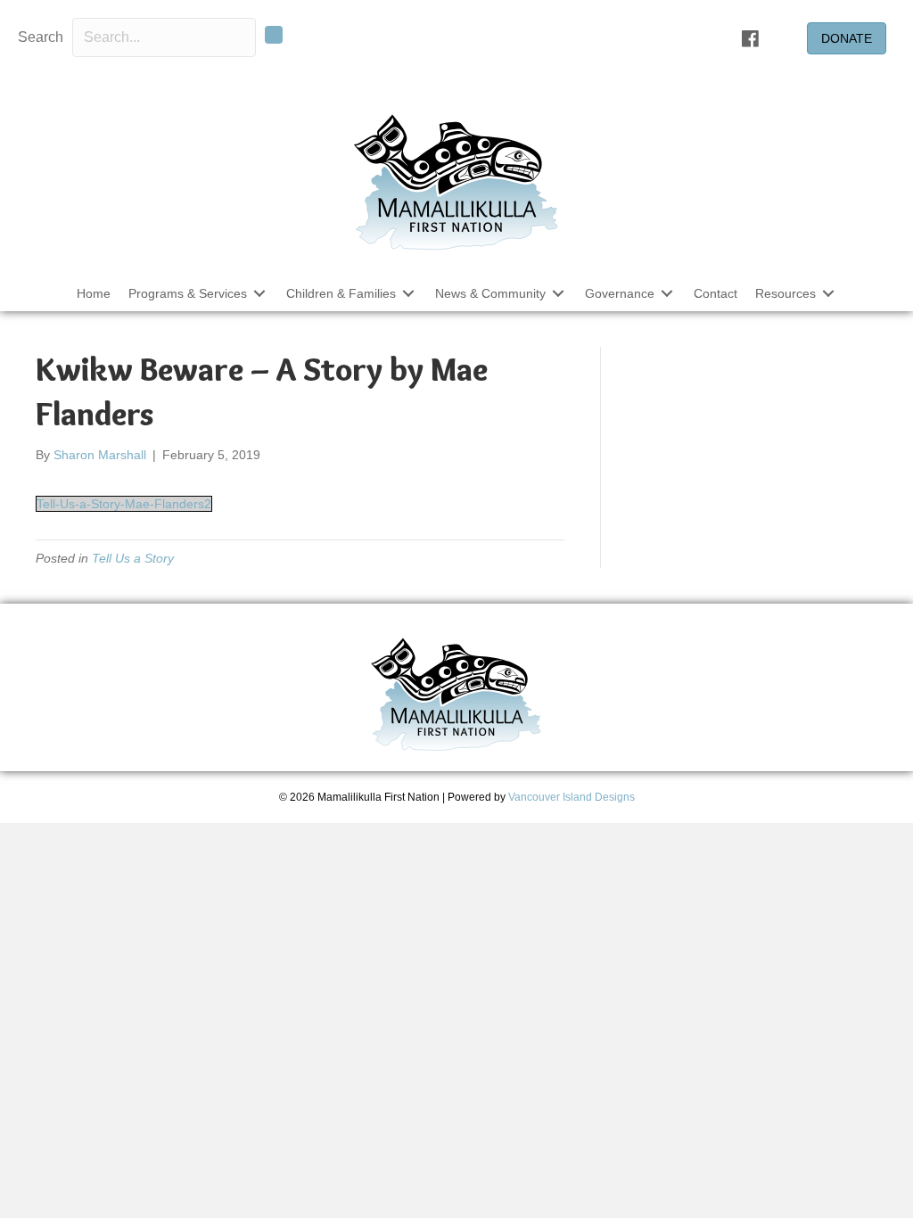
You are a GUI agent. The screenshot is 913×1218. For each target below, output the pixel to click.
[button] (274, 35)
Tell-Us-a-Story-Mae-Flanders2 (124, 504)
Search (40, 37)
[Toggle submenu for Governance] (667, 293)
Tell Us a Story (133, 558)
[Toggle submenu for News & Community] (558, 293)
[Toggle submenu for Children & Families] (408, 293)
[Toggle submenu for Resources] (828, 293)
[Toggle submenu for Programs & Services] (259, 293)
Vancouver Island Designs (571, 797)
